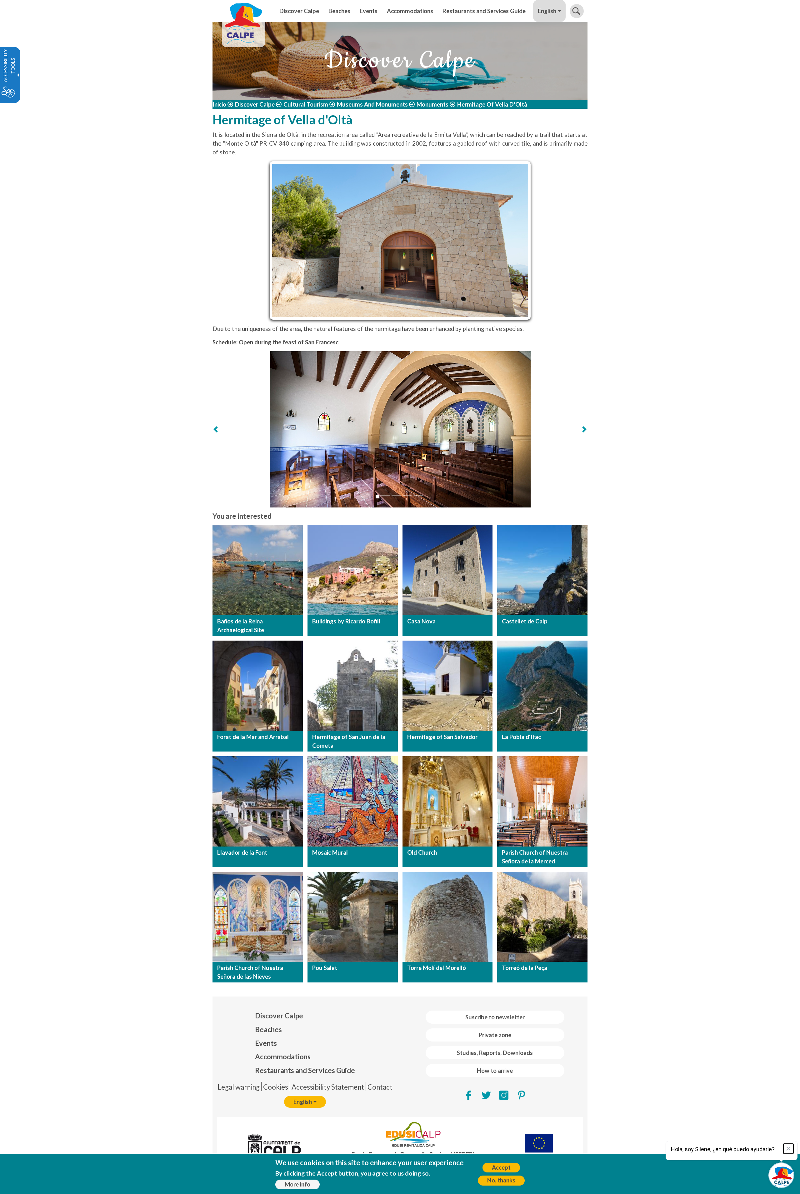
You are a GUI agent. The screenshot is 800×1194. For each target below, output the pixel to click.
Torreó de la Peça (524, 967)
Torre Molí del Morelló (436, 967)
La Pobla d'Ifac (521, 736)
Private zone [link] (495, 1035)
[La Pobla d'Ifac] (542, 686)
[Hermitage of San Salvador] (447, 686)
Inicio (219, 104)
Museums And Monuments (372, 104)
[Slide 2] (385, 495)
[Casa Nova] (447, 570)
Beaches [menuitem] (339, 10)
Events (266, 1043)
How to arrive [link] (495, 1070)
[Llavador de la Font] (257, 801)
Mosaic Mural (330, 852)
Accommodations (283, 1056)
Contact (380, 1087)
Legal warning (239, 1087)
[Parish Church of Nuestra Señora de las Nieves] (257, 917)
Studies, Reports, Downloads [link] (495, 1052)
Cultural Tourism (305, 104)
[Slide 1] (377, 497)
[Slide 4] (407, 495)
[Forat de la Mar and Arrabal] (257, 686)
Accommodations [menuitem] (410, 10)
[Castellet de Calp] (542, 570)
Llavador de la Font (242, 852)
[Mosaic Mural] (353, 801)
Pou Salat (324, 967)
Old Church (422, 852)
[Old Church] (447, 801)
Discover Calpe (255, 104)
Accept (501, 1167)
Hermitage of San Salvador (442, 736)
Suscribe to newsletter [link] (495, 1017)
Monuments (432, 104)
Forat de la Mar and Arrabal (253, 736)
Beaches (268, 1029)
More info (297, 1184)
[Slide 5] (418, 495)
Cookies (275, 1087)
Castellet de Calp (525, 621)
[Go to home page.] (243, 11)
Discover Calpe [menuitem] (299, 10)
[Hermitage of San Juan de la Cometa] (353, 686)
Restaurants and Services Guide (305, 1070)
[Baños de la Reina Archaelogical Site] (257, 570)
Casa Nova (421, 621)
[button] (577, 11)
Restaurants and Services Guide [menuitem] (484, 10)
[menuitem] (305, 1016)
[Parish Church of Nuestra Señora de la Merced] (542, 801)
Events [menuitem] (369, 10)
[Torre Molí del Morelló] (447, 917)
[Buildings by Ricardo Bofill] (353, 570)
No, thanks (501, 1180)
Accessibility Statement (328, 1087)
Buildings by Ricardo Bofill (346, 621)
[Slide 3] (396, 495)
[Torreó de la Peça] (542, 917)
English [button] (547, 10)
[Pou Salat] (353, 917)
